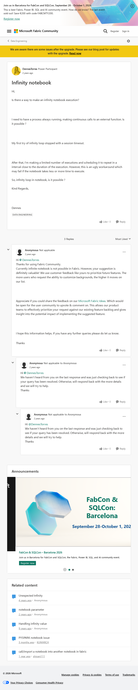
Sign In (125, 31)
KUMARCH (43, 642)
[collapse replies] (8, 249)
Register (115, 31)
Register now (12, 19)
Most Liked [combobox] (123, 239)
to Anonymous (68, 363)
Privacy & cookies (92, 674)
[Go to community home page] (36, 31)
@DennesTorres (38, 424)
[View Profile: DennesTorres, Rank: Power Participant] (16, 70)
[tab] (69, 569)
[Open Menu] (128, 41)
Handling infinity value (33, 623)
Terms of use (112, 674)
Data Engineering (19, 41)
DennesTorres (29, 69)
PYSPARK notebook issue (34, 637)
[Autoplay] (65, 569)
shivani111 (39, 656)
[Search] (105, 31)
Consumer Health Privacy (49, 682)
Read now (75, 53)
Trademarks (129, 674)
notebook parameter (31, 609)
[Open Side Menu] (9, 31)
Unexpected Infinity (31, 595)
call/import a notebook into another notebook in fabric (52, 651)
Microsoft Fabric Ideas (92, 301)
